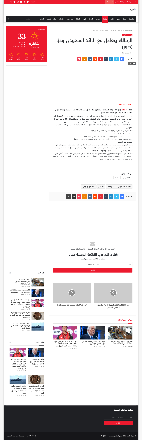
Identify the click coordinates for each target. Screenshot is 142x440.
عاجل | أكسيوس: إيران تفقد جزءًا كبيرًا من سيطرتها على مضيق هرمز (20, 326)
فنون (84, 19)
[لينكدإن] (111, 59)
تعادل (100, 186)
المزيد (42, 19)
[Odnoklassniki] (84, 59)
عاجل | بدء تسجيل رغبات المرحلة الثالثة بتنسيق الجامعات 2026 (121, 342)
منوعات (61, 19)
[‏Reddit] (95, 59)
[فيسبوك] (122, 59)
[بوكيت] (79, 59)
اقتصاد (112, 19)
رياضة (105, 19)
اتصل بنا (9, 436)
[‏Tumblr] (106, 59)
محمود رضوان (88, 186)
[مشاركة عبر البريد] (74, 196)
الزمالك (124, 109)
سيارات (98, 19)
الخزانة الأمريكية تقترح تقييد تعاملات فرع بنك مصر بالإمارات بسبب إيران (20, 315)
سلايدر (125, 35)
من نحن (15, 436)
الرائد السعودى (124, 186)
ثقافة (78, 19)
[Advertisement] (92, 84)
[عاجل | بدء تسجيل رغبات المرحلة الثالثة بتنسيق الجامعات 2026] (120, 332)
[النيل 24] (132, 10)
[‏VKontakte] (90, 59)
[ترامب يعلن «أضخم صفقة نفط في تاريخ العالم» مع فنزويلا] (92, 332)
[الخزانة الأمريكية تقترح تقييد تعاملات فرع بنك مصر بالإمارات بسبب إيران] (38, 316)
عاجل (124, 19)
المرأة (91, 19)
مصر (118, 19)
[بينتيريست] (100, 59)
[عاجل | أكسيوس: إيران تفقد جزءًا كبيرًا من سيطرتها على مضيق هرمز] (38, 326)
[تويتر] (116, 59)
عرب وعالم (70, 19)
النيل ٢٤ (103, 436)
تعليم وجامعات (51, 19)
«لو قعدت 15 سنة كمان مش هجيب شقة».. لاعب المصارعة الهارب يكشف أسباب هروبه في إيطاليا (65, 343)
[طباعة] (68, 196)
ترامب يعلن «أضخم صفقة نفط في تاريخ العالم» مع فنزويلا (93, 342)
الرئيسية (131, 19)
